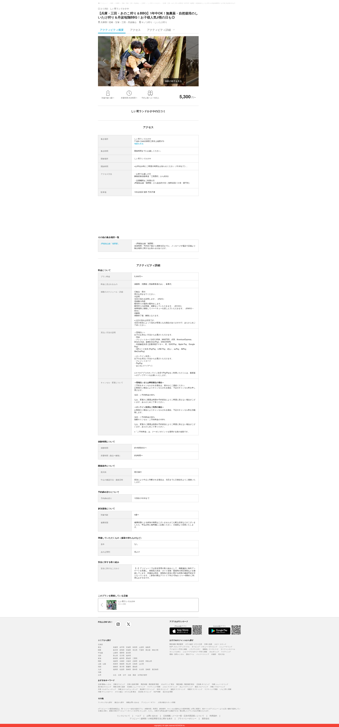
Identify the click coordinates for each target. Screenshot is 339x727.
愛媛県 (128, 666)
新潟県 (128, 652)
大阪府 (128, 661)
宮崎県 (148, 669)
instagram (118, 624)
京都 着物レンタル (104, 684)
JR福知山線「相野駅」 (110, 243)
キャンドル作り (175, 651)
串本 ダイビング (162, 689)
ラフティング (226, 651)
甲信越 (100, 652)
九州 (99, 669)
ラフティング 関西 (211, 689)
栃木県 (115, 650)
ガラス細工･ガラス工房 (193, 644)
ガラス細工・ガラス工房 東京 (125, 691)
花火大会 (221, 654)
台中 (124, 675)
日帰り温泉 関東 (133, 684)
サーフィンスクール (228, 649)
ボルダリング (214, 651)
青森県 (115, 647)
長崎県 (128, 669)
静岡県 (115, 658)
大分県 (141, 669)
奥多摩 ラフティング (147, 689)
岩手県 (122, 647)
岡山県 (128, 664)
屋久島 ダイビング (104, 686)
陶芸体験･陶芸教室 (176, 644)
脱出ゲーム (190, 654)
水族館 (213, 654)
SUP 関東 (157, 691)
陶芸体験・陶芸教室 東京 (185, 684)
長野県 (122, 652)
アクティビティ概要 (112, 30)
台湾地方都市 (142, 675)
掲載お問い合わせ (132, 702)
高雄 (134, 675)
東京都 (148, 650)
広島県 (135, 664)
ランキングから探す (105, 702)
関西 (99, 661)
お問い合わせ (152, 715)
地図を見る (139, 143)
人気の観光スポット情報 (166, 702)
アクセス (135, 30)
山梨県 (115, 652)
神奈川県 (155, 650)
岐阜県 (122, 658)
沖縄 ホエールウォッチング (128, 689)
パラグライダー (194, 649)
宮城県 (128, 647)
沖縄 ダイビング (119, 684)
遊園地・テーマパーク (210, 649)
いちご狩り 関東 (225, 689)
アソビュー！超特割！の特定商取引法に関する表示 (151, 718)
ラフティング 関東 (153, 686)
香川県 (122, 666)
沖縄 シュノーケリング (220, 684)
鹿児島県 (155, 669)
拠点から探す (119, 702)
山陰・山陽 (102, 664)
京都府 (122, 661)
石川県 (122, 655)
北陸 (99, 655)
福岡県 (115, 669)
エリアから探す (104, 640)
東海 (99, 658)
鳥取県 (115, 664)
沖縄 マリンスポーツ (105, 691)
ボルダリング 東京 (167, 684)
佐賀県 (122, 669)
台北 (114, 675)
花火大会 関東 (168, 691)
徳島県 (115, 666)
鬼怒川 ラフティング (178, 689)
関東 (99, 650)
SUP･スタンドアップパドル (179, 646)
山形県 (141, 647)
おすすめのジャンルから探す (182, 640)
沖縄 (99, 672)
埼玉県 (135, 650)
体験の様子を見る (173, 81)
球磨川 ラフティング (195, 689)
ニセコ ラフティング (170, 686)
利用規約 (213, 715)
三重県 (135, 658)
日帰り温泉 (208, 644)
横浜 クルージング (201, 686)
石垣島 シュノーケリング (136, 686)
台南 (129, 675)
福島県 (148, 647)
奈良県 (141, 661)
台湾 (99, 675)
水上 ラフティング (186, 686)
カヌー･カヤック (220, 644)
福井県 (128, 655)
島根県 (122, 664)
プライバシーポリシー (187, 718)
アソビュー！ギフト (148, 702)
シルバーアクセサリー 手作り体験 (195, 651)
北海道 (100, 644)
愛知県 (128, 658)
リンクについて (123, 715)
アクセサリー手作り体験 (178, 649)
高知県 (135, 666)
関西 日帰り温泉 (119, 686)
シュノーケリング (225, 646)
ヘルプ (138, 715)
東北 (99, 647)
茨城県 (128, 650)
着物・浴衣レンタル (177, 654)
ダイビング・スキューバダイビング (204, 646)
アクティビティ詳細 (159, 30)
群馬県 (122, 650)
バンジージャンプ (202, 654)
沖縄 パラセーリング (217, 686)
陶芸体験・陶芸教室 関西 (150, 684)
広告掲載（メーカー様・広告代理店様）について (183, 715)
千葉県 (141, 650)
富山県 (115, 655)
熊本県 (135, 669)
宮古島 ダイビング (144, 691)
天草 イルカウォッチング (107, 689)
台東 (119, 675)
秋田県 (135, 647)
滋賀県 (115, 661)
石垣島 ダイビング (203, 684)
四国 (99, 666)
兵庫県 (135, 661)
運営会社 (205, 718)
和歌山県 (149, 661)
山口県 (141, 664)
